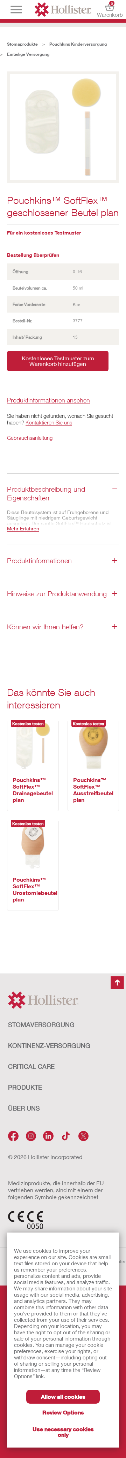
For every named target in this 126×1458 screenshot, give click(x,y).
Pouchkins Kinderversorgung (78, 44)
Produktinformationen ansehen (48, 400)
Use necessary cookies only (63, 1432)
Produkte (25, 1087)
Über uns (24, 1108)
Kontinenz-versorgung (49, 1045)
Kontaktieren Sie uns (49, 422)
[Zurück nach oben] (117, 982)
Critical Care (31, 1066)
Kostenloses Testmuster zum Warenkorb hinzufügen (58, 361)
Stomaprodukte (22, 44)
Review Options (63, 1412)
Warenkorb (110, 9)
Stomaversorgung (41, 1024)
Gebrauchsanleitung (29, 438)
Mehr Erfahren (23, 528)
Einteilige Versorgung (28, 54)
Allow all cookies (63, 1396)
